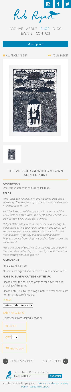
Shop (44, 28)
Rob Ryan (36, 15)
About (31, 28)
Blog (57, 28)
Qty (8, 337)
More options (35, 44)
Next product (52, 361)
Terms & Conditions (48, 383)
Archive (16, 28)
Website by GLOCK (40, 386)
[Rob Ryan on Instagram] (48, 4)
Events (27, 33)
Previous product (22, 361)
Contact (43, 33)
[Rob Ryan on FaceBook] (58, 4)
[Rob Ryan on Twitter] (67, 4)
